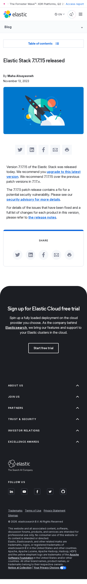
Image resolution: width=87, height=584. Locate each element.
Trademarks (15, 510)
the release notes (42, 217)
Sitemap (13, 515)
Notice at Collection (20, 567)
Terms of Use (33, 510)
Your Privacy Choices (47, 567)
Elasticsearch (16, 328)
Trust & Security (22, 419)
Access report (75, 3)
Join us (14, 396)
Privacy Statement (54, 510)
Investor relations (24, 430)
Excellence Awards (23, 441)
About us (15, 385)
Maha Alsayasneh (20, 76)
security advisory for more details (33, 199)
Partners (15, 407)
